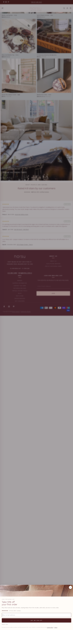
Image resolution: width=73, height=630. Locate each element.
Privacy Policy (50, 627)
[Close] (70, 587)
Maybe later (5, 624)
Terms (55, 627)
